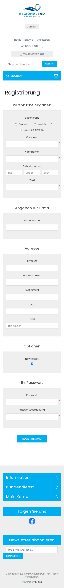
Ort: (32, 304)
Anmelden (43, 39)
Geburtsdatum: (32, 166)
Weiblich (43, 124)
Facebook (32, 521)
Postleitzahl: (32, 290)
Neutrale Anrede (34, 130)
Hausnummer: (32, 275)
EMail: (32, 180)
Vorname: (32, 137)
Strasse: (32, 261)
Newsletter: (32, 359)
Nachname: (32, 152)
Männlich (24, 124)
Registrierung (24, 39)
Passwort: (32, 395)
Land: (32, 319)
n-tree (38, 581)
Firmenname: (32, 220)
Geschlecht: (32, 117)
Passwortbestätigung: (32, 409)
